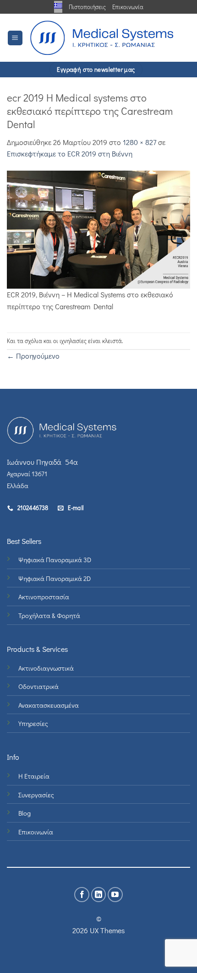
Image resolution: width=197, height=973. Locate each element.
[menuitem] (58, 6)
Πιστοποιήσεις (87, 7)
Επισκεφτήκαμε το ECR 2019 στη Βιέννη (69, 153)
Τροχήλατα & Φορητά (49, 615)
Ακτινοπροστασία (43, 596)
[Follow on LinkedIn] (98, 894)
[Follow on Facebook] (81, 894)
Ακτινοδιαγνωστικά (46, 668)
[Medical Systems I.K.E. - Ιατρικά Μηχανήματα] (102, 38)
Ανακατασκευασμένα (48, 705)
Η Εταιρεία (33, 776)
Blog (24, 813)
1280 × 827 (139, 142)
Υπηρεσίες (33, 723)
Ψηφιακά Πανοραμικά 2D (54, 578)
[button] (15, 38)
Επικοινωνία (127, 7)
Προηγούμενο (33, 355)
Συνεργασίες (36, 794)
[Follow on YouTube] (115, 894)
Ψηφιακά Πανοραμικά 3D (54, 559)
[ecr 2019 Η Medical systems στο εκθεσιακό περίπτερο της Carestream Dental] (98, 228)
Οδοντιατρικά (38, 686)
